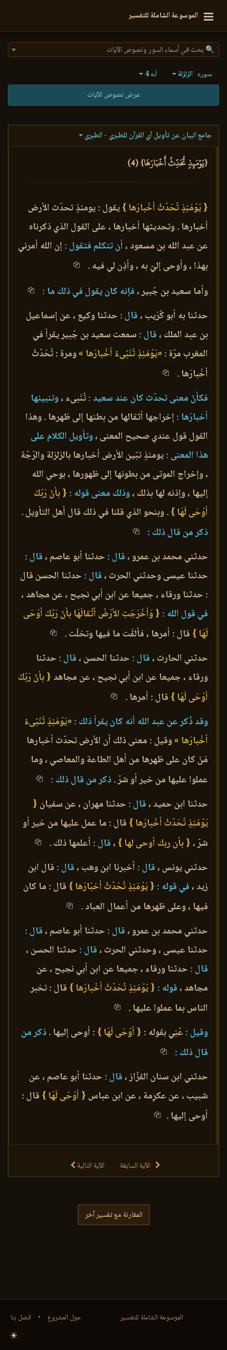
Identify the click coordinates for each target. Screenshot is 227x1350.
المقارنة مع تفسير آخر (114, 1215)
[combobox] (113, 49)
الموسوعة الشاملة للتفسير (151, 1318)
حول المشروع (64, 1318)
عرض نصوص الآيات (113, 95)
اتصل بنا (21, 1318)
